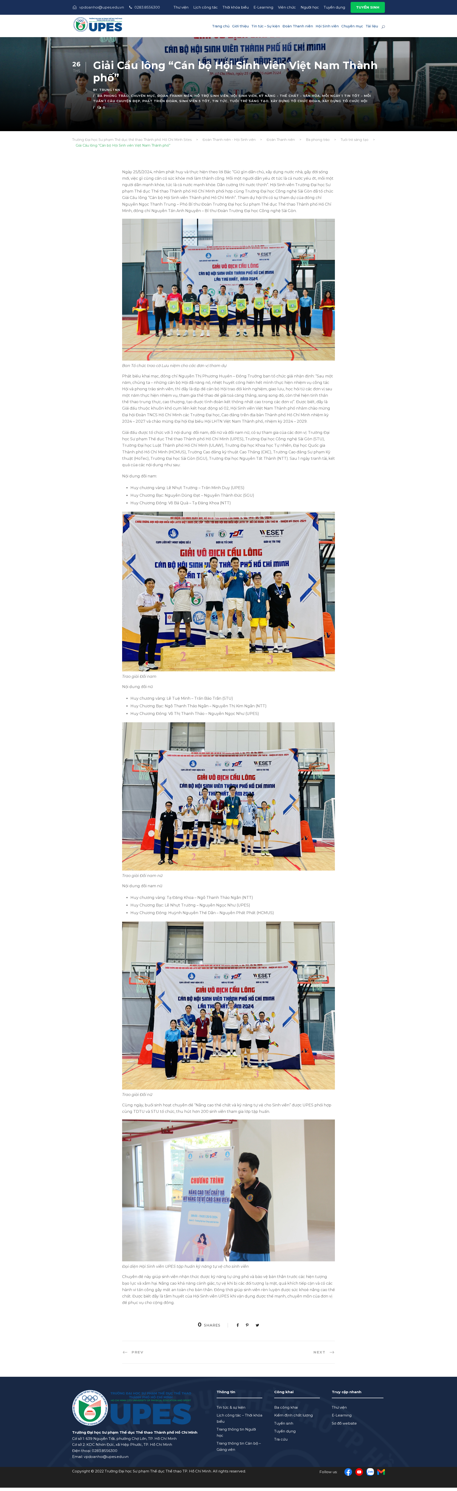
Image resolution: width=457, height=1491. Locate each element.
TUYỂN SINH (367, 7)
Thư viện (181, 7)
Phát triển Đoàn (159, 101)
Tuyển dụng (334, 7)
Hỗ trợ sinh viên (211, 96)
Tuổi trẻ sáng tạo (249, 101)
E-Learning (263, 7)
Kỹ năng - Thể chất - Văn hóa (289, 96)
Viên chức (287, 7)
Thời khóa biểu (236, 7)
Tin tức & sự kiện (231, 1407)
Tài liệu (372, 26)
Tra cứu (281, 1439)
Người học (310, 7)
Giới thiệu (240, 26)
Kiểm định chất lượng (293, 1415)
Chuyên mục (352, 26)
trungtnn (109, 90)
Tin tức (220, 101)
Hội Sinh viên (327, 26)
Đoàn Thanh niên (298, 26)
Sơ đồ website (344, 1423)
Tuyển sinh (283, 1423)
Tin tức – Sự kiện (265, 26)
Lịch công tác (205, 7)
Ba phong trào (113, 96)
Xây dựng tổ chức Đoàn (295, 101)
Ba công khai (286, 1407)
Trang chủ (220, 26)
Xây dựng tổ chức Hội (345, 101)
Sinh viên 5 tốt (194, 101)
